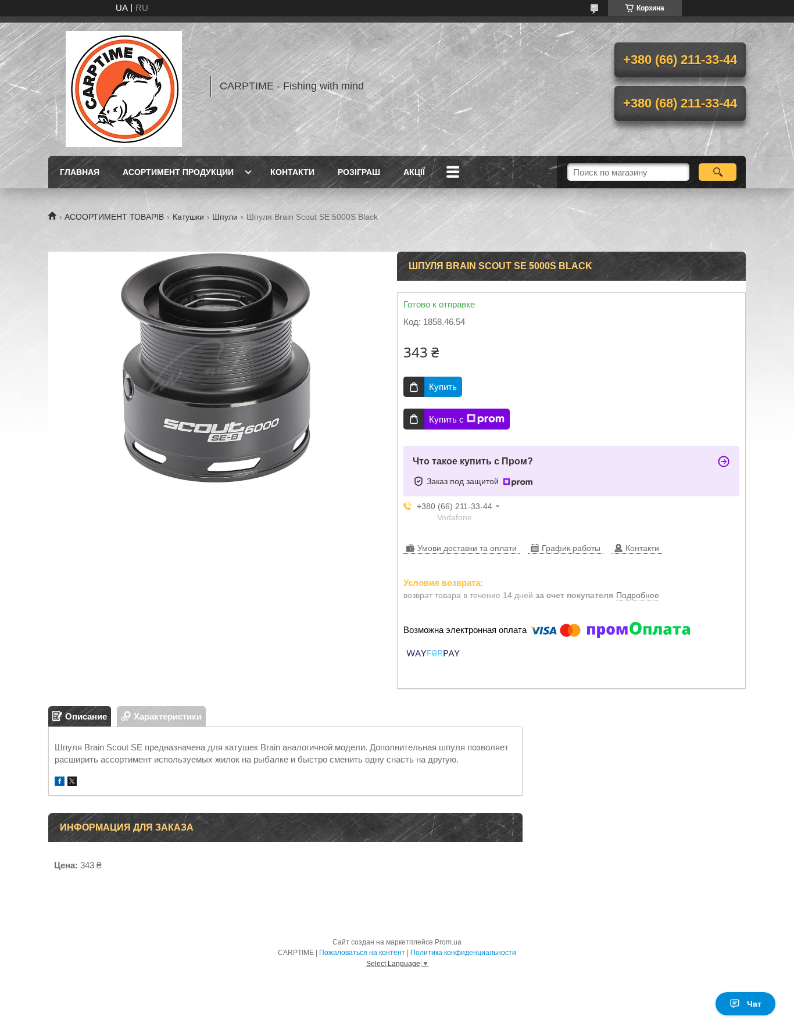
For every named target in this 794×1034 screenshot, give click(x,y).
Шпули (225, 216)
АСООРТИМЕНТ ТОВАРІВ (114, 216)
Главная (79, 172)
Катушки (188, 216)
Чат (754, 1003)
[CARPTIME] (123, 86)
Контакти (292, 172)
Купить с (446, 419)
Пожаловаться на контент (362, 953)
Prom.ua (448, 942)
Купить (443, 387)
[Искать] (717, 172)
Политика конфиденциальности (463, 953)
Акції (414, 172)
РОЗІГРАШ (359, 172)
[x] (72, 783)
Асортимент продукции (178, 172)
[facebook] (60, 783)
